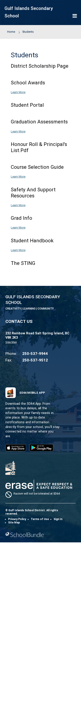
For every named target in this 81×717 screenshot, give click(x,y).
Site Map (14, 522)
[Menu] (74, 16)
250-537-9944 (35, 353)
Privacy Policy (17, 519)
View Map (11, 342)
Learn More (18, 92)
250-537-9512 (35, 360)
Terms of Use (40, 519)
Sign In (58, 519)
